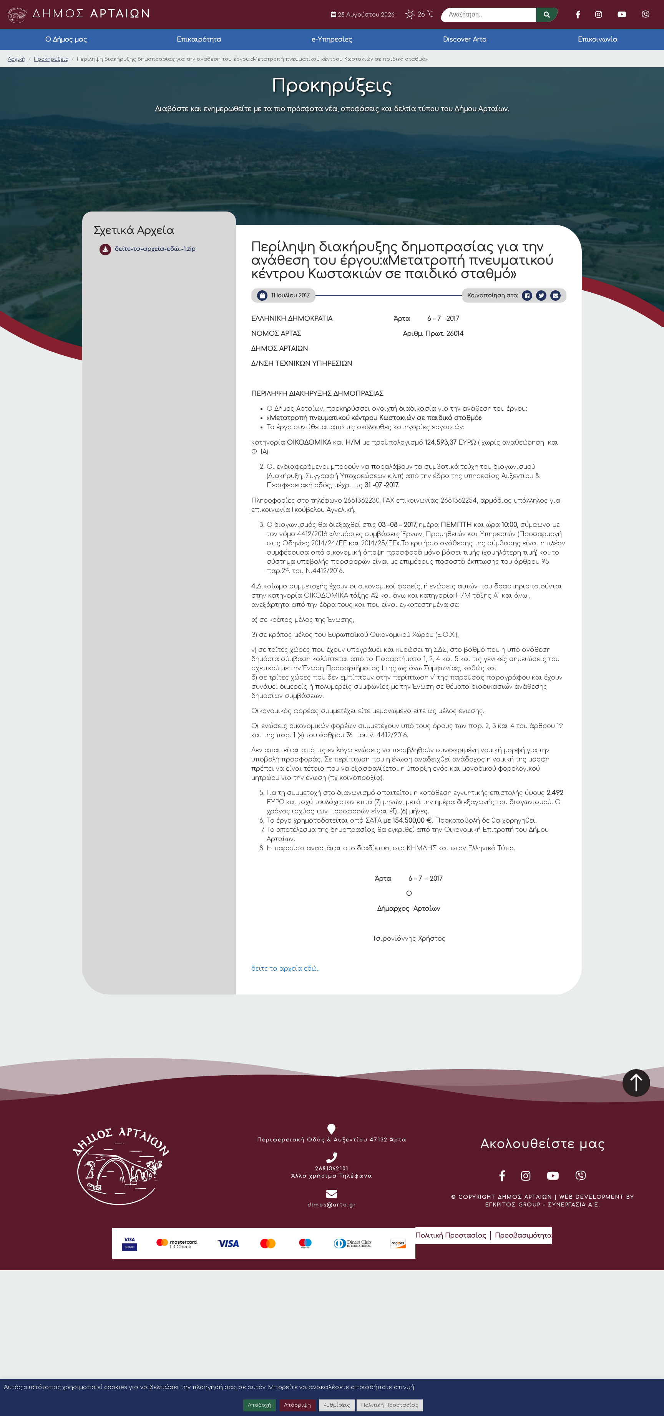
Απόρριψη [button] (297, 1405)
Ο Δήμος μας (66, 39)
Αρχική (16, 59)
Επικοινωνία (598, 39)
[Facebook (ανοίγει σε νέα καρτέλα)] (578, 14)
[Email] (555, 295)
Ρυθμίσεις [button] (337, 1405)
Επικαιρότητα (199, 39)
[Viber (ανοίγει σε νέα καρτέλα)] (645, 14)
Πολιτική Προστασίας (450, 1235)
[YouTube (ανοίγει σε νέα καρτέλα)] (622, 14)
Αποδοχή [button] (259, 1405)
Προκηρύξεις (51, 59)
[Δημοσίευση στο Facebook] (527, 295)
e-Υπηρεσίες (332, 39)
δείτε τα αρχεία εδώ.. (285, 968)
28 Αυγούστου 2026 (365, 15)
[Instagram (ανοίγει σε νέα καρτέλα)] (598, 14)
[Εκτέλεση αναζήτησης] (547, 15)
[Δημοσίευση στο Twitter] (541, 295)
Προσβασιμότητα (523, 1235)
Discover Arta (464, 39)
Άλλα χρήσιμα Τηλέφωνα (331, 1176)
